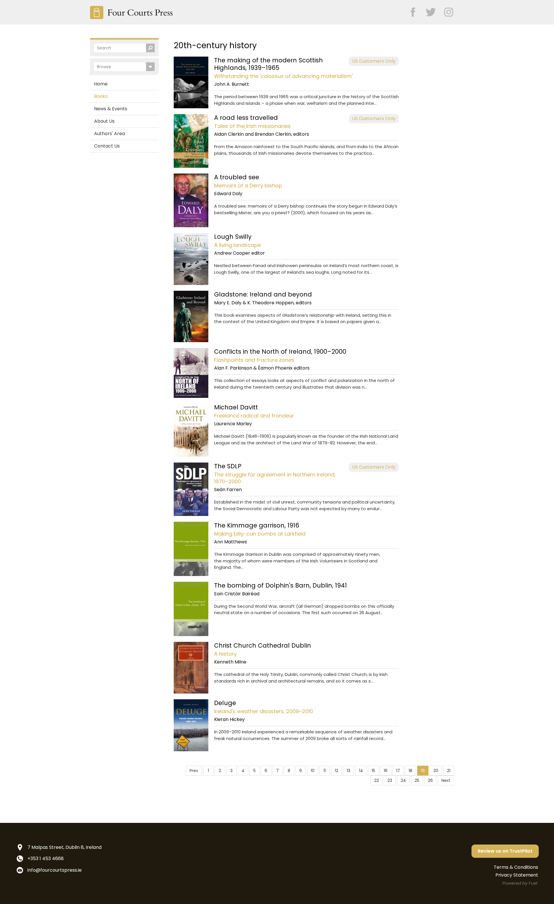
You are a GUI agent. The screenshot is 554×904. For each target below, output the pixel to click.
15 (373, 770)
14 (361, 770)
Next (445, 780)
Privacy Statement (516, 875)
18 (410, 770)
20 (435, 770)
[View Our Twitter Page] (428, 10)
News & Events (110, 108)
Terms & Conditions (516, 867)
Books (101, 96)
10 (313, 770)
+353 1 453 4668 (45, 858)
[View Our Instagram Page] (445, 10)
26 (430, 780)
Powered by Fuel (520, 883)
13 (348, 770)
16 (386, 770)
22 (376, 780)
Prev (194, 770)
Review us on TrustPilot (505, 851)
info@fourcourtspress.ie (54, 870)
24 (403, 780)
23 (390, 780)
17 (398, 770)
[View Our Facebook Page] (410, 10)
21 (448, 770)
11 (324, 770)
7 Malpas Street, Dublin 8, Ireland (64, 847)
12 (336, 770)
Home (101, 84)
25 (417, 780)
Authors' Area (109, 133)
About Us (104, 121)
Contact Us (107, 146)
